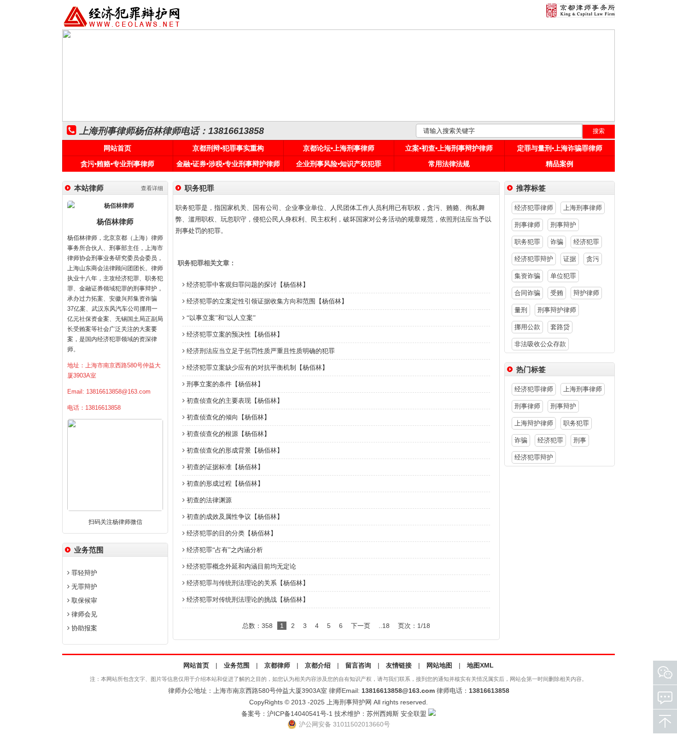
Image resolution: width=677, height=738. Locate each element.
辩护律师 (586, 292)
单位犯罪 (563, 275)
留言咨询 (358, 665)
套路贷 (560, 327)
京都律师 (277, 665)
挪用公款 (527, 327)
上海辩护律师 (533, 423)
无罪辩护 (83, 586)
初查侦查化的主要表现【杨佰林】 (234, 400)
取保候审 (83, 600)
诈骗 (556, 241)
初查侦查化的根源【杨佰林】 (227, 433)
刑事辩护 (563, 224)
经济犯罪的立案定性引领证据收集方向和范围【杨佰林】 (266, 301)
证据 (569, 258)
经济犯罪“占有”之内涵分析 (224, 549)
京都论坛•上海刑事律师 (338, 148)
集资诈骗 (527, 275)
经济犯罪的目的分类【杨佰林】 (231, 533)
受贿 (556, 292)
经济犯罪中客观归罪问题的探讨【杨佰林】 (247, 284)
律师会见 (83, 614)
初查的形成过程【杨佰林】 (224, 483)
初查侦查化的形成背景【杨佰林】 (234, 450)
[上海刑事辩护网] (122, 27)
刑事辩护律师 (556, 310)
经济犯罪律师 (533, 207)
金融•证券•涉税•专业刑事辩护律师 (228, 164)
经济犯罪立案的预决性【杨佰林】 (234, 334)
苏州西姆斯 (383, 713)
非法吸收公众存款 (540, 344)
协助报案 (83, 628)
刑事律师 (527, 224)
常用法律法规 (449, 164)
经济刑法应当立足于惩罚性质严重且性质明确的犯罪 (260, 351)
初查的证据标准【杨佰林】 (224, 467)
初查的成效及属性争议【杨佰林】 (234, 516)
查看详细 (152, 188)
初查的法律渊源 (208, 500)
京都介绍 (318, 665)
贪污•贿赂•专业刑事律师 (117, 164)
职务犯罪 (527, 241)
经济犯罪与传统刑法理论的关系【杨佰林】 (247, 583)
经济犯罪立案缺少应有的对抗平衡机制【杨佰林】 (256, 367)
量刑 (520, 310)
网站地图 (439, 665)
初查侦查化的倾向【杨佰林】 (227, 417)
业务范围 (237, 665)
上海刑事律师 (582, 207)
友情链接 (399, 665)
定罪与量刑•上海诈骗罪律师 (559, 148)
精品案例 (559, 164)
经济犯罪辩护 (533, 258)
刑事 (579, 440)
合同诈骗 (527, 292)
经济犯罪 (586, 241)
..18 (384, 625)
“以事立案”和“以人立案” (220, 317)
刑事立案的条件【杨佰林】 (224, 384)
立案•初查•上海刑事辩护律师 (449, 148)
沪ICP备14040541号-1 (300, 713)
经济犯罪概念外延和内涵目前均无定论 (240, 566)
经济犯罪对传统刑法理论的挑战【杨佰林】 (247, 599)
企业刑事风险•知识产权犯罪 (338, 164)
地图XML (480, 665)
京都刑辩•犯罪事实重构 (228, 148)
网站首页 (117, 148)
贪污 (592, 258)
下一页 (360, 625)
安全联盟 (413, 713)
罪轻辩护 (83, 572)
